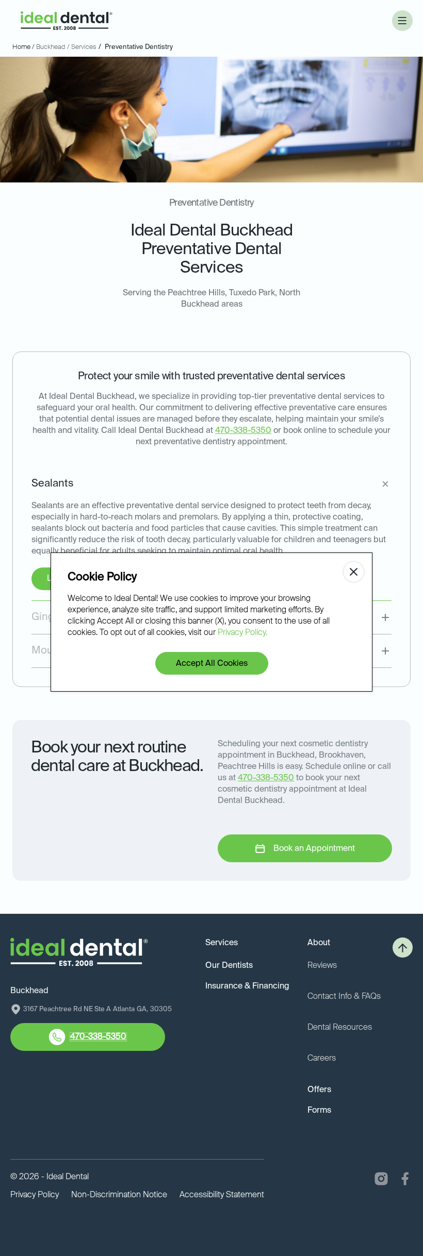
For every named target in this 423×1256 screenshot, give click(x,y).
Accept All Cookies (212, 664)
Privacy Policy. (242, 633)
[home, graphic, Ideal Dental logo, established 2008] (66, 20)
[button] (402, 20)
